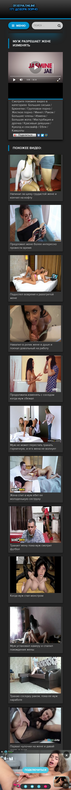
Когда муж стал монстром (26, 596)
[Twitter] (42, 134)
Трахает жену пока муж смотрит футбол (31, 547)
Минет (39, 112)
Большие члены (22, 116)
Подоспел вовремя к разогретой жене (32, 296)
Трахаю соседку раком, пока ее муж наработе (34, 698)
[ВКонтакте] (39, 134)
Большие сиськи (39, 105)
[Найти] (59, 25)
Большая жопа (21, 119)
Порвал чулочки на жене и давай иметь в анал (32, 748)
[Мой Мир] (46, 134)
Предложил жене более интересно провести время (33, 246)
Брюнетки (18, 108)
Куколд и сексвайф (25, 127)
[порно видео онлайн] (23, 9)
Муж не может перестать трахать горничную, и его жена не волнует (33, 447)
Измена (41, 116)
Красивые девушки (37, 123)
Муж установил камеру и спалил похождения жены (31, 647)
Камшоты (18, 130)
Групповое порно (38, 108)
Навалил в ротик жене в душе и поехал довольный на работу (31, 346)
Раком (49, 112)
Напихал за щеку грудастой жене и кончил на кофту (33, 195)
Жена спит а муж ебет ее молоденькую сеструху (26, 497)
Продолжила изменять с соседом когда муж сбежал (32, 396)
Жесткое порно (22, 112)
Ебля (43, 127)
